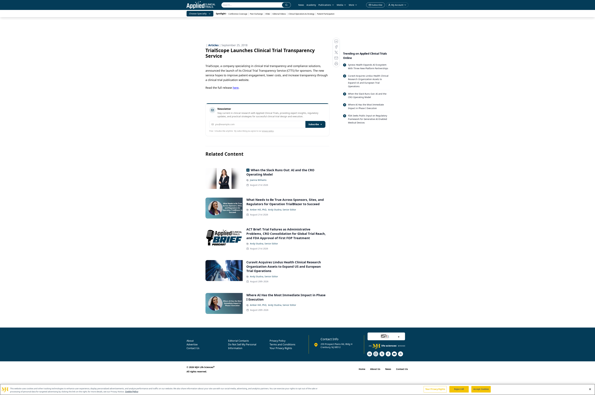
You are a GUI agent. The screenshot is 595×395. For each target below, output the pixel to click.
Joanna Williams (258, 180)
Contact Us (193, 348)
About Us (375, 369)
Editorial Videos (279, 14)
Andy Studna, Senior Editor (282, 209)
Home (362, 369)
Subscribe (314, 124)
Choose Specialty (198, 13)
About (190, 340)
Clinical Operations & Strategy (301, 14)
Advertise (192, 344)
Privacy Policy (277, 340)
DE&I (267, 14)
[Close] (590, 389)
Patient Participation (325, 14)
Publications (324, 4)
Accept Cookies (481, 389)
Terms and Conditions (282, 344)
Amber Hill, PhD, (258, 209)
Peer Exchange (256, 14)
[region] (297, 389)
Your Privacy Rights (281, 348)
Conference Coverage (237, 14)
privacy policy (268, 131)
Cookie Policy (131, 391)
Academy (311, 4)
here (236, 87)
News (301, 4)
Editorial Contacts (238, 340)
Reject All (459, 389)
